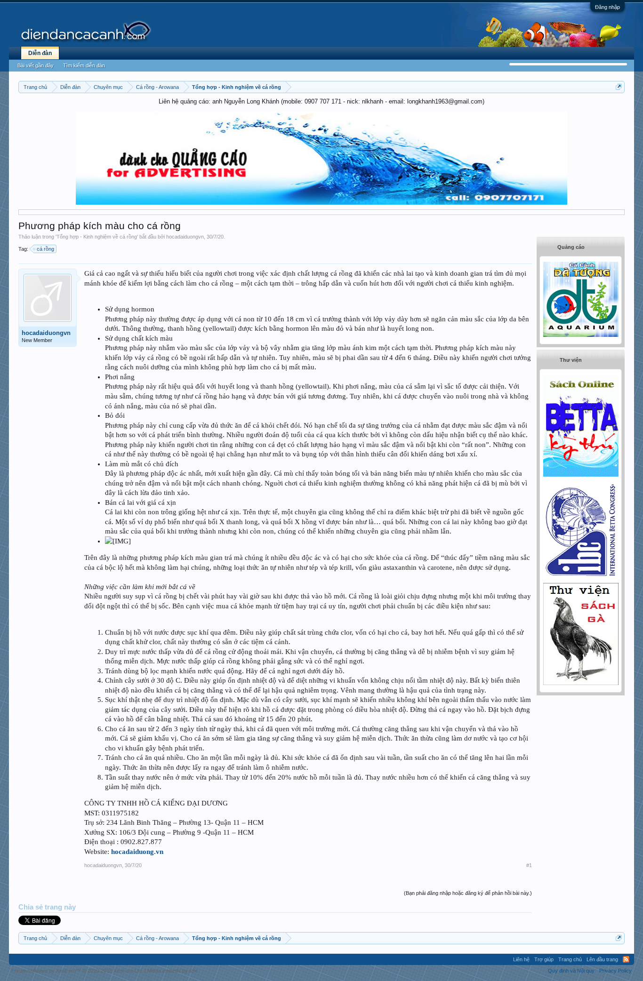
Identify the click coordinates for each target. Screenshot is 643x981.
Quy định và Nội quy (571, 970)
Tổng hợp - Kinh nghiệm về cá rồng (96, 236)
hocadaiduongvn (185, 236)
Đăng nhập (607, 7)
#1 (529, 865)
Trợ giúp (544, 959)
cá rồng (45, 249)
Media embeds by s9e (172, 970)
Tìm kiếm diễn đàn (84, 65)
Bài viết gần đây (35, 65)
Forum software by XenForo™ (77, 970)
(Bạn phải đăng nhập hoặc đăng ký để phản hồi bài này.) (468, 893)
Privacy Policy (615, 970)
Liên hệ (521, 959)
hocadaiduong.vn (137, 851)
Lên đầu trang (602, 959)
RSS (626, 959)
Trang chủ (570, 959)
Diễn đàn (40, 53)
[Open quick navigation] (619, 87)
